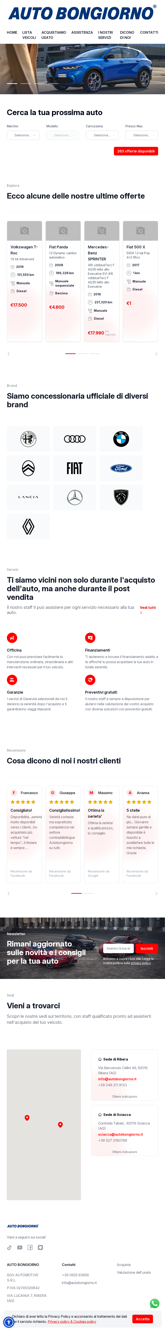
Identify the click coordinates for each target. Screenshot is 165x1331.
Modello (52, 126)
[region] (82, 288)
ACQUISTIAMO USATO (53, 35)
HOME (12, 32)
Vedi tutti (148, 607)
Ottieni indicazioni (124, 1096)
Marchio (12, 126)
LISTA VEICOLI (29, 35)
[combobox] (23, 135)
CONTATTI (149, 32)
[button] (60, 1124)
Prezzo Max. (134, 126)
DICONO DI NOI (127, 35)
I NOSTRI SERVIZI (105, 35)
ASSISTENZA (82, 32)
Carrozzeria (94, 126)
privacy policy (141, 963)
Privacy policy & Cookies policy (72, 1321)
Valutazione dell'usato (134, 1272)
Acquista (124, 1265)
